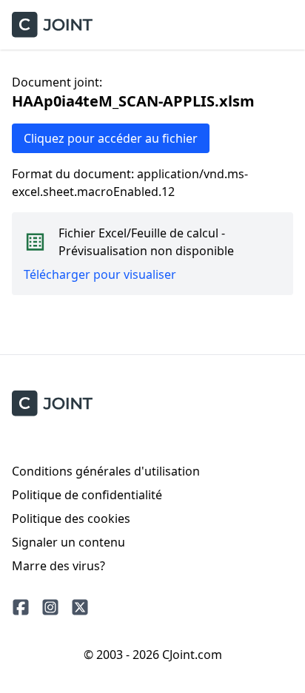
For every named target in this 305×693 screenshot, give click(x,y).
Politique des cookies (71, 518)
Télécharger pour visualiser (100, 274)
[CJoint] (52, 403)
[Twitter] (80, 607)
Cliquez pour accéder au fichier (111, 138)
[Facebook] (21, 607)
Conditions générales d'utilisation (106, 471)
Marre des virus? (58, 566)
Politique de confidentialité (87, 495)
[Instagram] (50, 607)
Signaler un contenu (68, 542)
